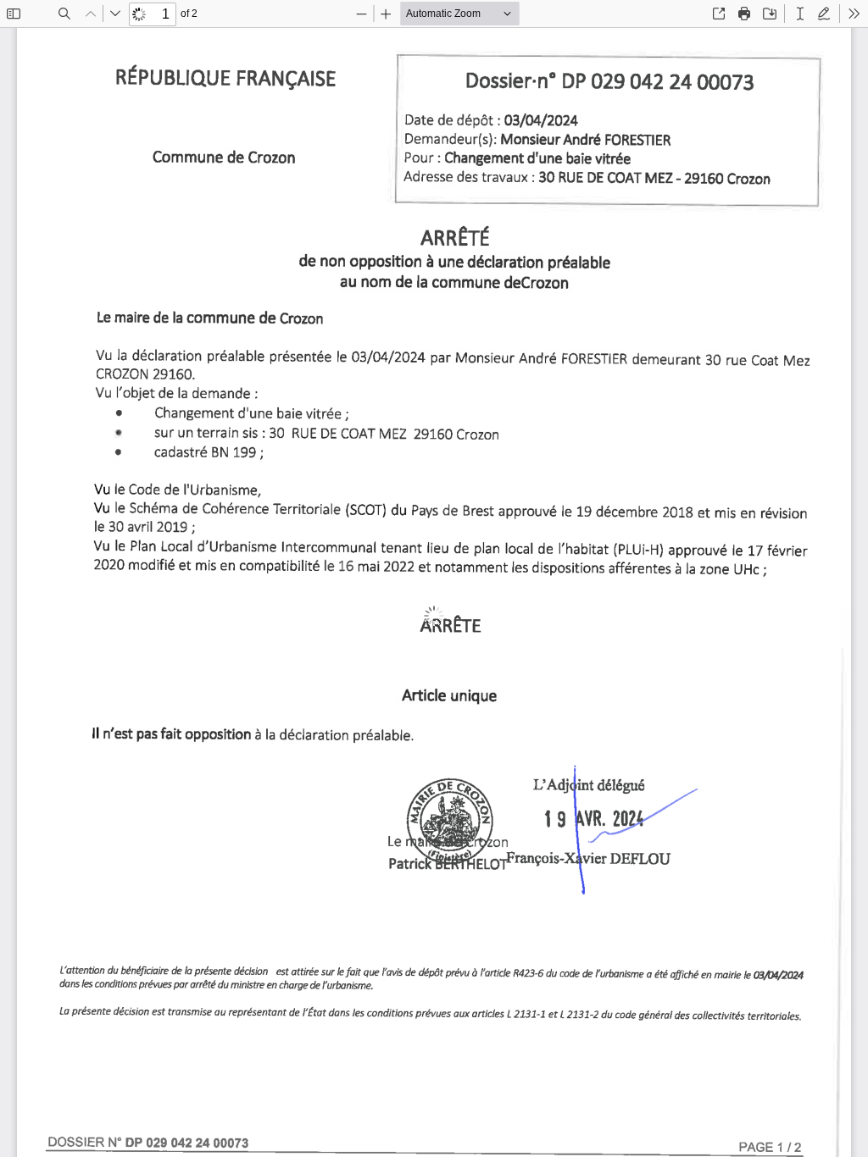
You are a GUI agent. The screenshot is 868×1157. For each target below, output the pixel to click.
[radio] (800, 13)
